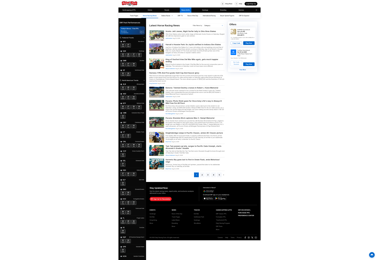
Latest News (176, 220)
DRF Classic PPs (221, 214)
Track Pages (176, 217)
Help (226, 237)
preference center (246, 215)
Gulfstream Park (199, 217)
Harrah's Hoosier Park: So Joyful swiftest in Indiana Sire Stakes (193, 44)
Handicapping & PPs (129, 10)
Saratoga (205, 10)
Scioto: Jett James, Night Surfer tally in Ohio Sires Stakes (191, 31)
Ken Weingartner (170, 113)
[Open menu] (256, 10)
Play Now (249, 43)
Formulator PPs (221, 217)
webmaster (169, 38)
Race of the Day (177, 214)
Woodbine (197, 223)
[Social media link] (245, 237)
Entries (150, 10)
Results (167, 10)
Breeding (223, 10)
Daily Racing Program (223, 223)
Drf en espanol (244, 210)
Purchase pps (244, 213)
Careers (220, 237)
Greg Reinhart (153, 83)
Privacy (239, 237)
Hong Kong (153, 220)
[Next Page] (224, 175)
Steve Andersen (170, 68)
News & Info (185, 10)
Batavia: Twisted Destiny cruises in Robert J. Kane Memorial (192, 88)
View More (242, 69)
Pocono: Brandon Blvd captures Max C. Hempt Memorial (190, 118)
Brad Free (168, 141)
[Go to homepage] (129, 3)
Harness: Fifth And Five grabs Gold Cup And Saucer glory (174, 73)
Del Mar (152, 217)
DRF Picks (219, 226)
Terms (233, 237)
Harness (241, 10)
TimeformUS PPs (221, 220)
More (151, 223)
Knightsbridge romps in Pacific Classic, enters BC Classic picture (194, 133)
